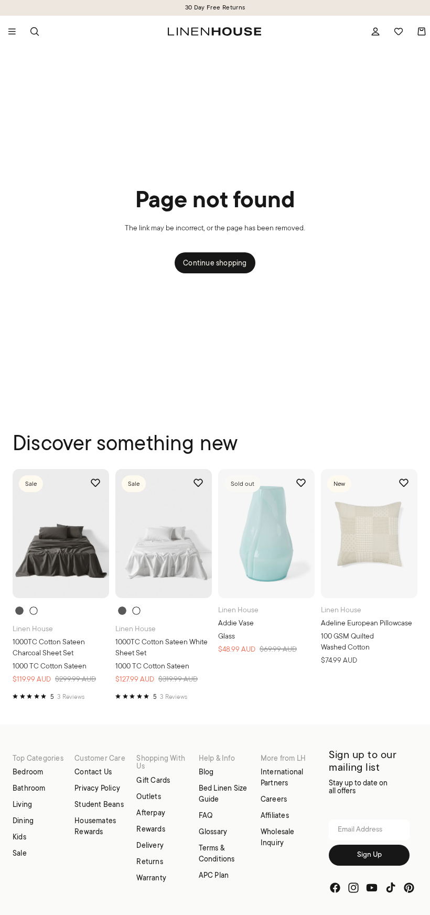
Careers (274, 799)
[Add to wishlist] (95, 482)
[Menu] (12, 31)
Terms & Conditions (217, 853)
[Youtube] (372, 887)
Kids (19, 837)
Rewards (150, 829)
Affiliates (275, 815)
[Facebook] (335, 887)
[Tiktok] (390, 887)
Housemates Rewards (95, 826)
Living (22, 804)
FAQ (206, 815)
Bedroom (28, 772)
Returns (149, 861)
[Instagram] (353, 887)
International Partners (282, 777)
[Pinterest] (409, 887)
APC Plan (214, 875)
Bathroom (29, 788)
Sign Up (369, 854)
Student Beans (99, 804)
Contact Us (93, 772)
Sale (20, 853)
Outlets (148, 796)
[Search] (34, 31)
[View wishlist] (398, 31)
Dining (23, 820)
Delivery (150, 845)
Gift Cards (153, 780)
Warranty (151, 878)
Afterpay (150, 812)
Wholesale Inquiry (278, 837)
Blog (206, 772)
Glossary (213, 831)
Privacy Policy (97, 788)
